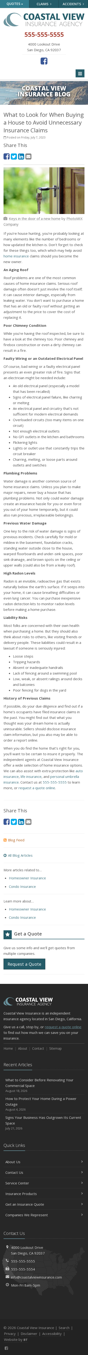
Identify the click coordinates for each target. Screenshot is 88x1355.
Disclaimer (29, 1333)
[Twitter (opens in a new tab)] (14, 156)
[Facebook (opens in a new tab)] (44, 60)
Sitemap (55, 1048)
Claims (43, 4)
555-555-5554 (23, 1269)
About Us (12, 1161)
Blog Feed (16, 840)
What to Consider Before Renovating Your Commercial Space (39, 1085)
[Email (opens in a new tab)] (28, 156)
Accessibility (52, 1333)
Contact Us (14, 1172)
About (22, 1048)
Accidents (72, 4)
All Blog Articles (20, 855)
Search (64, 1327)
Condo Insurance (22, 886)
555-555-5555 (55, 782)
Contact (38, 1048)
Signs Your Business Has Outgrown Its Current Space (43, 1122)
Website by (16, 1339)
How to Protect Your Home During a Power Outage (41, 1104)
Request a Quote (24, 964)
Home (8, 1048)
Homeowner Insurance (27, 878)
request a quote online (37, 787)
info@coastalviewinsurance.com (36, 1277)
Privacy (10, 1333)
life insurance (31, 776)
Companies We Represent (26, 1214)
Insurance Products (21, 1193)
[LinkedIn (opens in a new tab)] (21, 156)
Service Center (17, 1183)
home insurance (16, 256)
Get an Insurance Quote (24, 1204)
